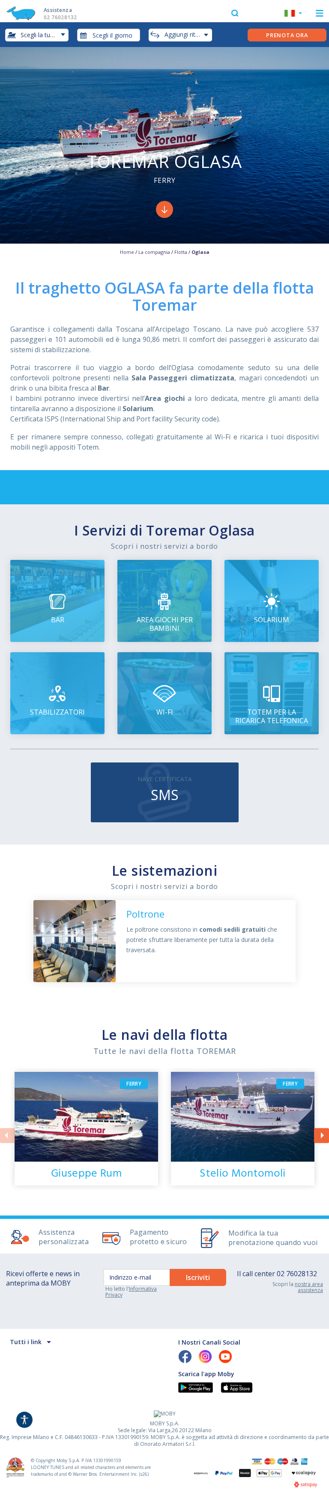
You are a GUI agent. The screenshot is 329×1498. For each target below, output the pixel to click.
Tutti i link (26, 1342)
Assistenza (60, 13)
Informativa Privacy (131, 1291)
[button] (293, 14)
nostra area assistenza (309, 1287)
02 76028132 (297, 1273)
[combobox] (109, 35)
